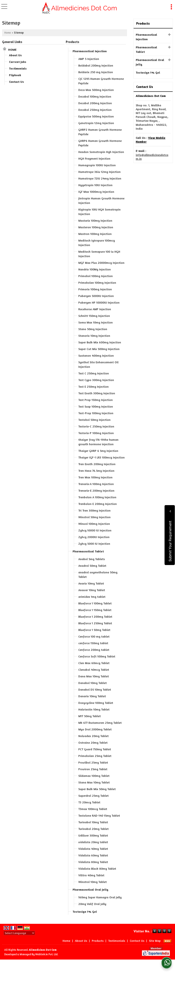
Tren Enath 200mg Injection (96, 464)
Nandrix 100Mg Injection (94, 269)
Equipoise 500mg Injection (96, 116)
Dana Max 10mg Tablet (93, 676)
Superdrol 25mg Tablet (93, 795)
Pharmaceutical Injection (90, 51)
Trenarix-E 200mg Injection (96, 490)
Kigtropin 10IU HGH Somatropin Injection (99, 212)
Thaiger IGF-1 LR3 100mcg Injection (101, 457)
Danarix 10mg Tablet (92, 696)
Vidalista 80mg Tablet (93, 862)
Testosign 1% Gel (85, 911)
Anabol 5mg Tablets (91, 559)
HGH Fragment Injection (94, 158)
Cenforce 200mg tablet (93, 649)
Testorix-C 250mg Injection (96, 426)
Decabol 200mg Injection (95, 103)
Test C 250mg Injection (93, 373)
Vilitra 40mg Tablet (91, 875)
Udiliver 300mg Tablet (93, 835)
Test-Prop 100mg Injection (95, 413)
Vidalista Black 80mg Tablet (97, 868)
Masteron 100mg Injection (95, 227)
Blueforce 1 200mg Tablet (95, 616)
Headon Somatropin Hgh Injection (101, 152)
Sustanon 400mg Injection (96, 355)
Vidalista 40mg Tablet (93, 848)
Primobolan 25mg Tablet (94, 756)
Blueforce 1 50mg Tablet (94, 630)
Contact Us (16, 81)
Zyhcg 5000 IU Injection (94, 543)
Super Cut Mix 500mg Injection (99, 349)
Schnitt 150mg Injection (94, 315)
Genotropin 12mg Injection (96, 123)
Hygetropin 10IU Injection (95, 185)
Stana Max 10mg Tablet (94, 782)
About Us (15, 55)
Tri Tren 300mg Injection (94, 510)
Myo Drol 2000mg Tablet (95, 729)
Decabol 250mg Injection (95, 109)
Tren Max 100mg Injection (95, 477)
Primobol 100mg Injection (95, 276)
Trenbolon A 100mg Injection (97, 497)
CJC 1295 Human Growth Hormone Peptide (101, 81)
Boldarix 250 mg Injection (95, 72)
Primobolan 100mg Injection (97, 282)
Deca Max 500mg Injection (96, 90)
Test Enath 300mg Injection (96, 393)
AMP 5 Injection (88, 59)
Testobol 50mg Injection (94, 419)
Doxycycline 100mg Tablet (95, 703)
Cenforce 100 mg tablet (93, 636)
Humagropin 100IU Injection (97, 165)
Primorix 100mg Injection (95, 289)
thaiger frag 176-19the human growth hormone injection (98, 442)
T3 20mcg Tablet (89, 802)
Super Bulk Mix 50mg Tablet (97, 789)
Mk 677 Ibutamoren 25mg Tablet (100, 722)
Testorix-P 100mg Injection (96, 433)
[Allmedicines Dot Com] (80, 8)
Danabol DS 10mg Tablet (94, 689)
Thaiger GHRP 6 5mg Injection (98, 450)
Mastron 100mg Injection (95, 234)
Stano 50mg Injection (92, 329)
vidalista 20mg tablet (93, 842)
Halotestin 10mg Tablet (93, 709)
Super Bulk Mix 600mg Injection (99, 342)
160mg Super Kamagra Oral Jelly (100, 897)
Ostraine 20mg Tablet (93, 742)
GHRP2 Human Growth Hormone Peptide (100, 132)
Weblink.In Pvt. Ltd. (46, 954)
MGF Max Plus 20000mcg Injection (101, 262)
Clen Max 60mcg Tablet (93, 663)
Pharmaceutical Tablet (88, 551)
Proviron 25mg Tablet (92, 769)
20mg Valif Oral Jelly (92, 904)
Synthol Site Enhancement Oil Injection (98, 364)
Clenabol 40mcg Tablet (93, 669)
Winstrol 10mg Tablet (92, 882)
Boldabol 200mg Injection (95, 65)
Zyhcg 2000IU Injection (93, 537)
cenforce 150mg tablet (93, 643)
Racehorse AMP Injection (94, 309)
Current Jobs (17, 62)
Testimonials (18, 68)
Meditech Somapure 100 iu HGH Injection (99, 254)
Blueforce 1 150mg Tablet (94, 610)
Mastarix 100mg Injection (95, 220)
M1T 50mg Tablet (89, 716)
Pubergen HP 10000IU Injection (99, 302)
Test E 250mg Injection (93, 386)
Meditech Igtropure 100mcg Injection (96, 243)
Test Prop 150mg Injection (95, 400)
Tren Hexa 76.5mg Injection (96, 470)
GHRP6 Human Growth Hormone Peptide (100, 143)
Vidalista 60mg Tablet (93, 855)
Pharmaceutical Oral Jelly (90, 889)
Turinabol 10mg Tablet (93, 822)
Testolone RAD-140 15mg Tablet (99, 815)
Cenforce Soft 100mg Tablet (96, 656)
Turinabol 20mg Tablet (93, 829)
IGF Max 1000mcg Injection (96, 191)
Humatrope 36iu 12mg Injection (99, 172)
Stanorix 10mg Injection (94, 335)
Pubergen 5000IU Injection (96, 296)
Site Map (155, 940)
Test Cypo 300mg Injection (96, 380)
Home (7, 32)
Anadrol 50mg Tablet (92, 565)
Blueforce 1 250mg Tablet (95, 623)
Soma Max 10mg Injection (95, 322)
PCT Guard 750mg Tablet (94, 749)
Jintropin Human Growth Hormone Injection (101, 200)
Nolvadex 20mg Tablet (93, 736)
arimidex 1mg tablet (91, 596)
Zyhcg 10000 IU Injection (94, 530)
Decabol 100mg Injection (94, 96)
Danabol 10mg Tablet (92, 683)
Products (72, 42)
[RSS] (167, 940)
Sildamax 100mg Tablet (93, 775)
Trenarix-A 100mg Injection (96, 484)
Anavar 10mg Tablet (91, 590)
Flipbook (15, 75)
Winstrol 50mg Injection (94, 517)
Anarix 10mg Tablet (91, 583)
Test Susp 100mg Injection (95, 406)
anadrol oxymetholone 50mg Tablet (97, 574)
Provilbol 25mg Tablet (93, 762)
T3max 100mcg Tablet (92, 809)
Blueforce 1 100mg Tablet (95, 603)
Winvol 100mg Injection (94, 523)
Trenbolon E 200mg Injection (97, 504)
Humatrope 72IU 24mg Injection (99, 178)
